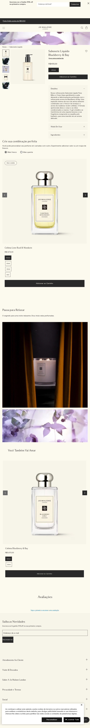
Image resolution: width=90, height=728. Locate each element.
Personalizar (52, 720)
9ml (8, 275)
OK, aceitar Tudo (72, 720)
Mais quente (28, 152)
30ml (8, 269)
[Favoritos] (86, 51)
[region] (43, 713)
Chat (82, 720)
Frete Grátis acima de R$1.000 (14, 21)
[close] (87, 3)
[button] (3, 28)
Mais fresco (12, 152)
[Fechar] (81, 704)
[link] (44, 201)
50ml (8, 263)
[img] (86, 27)
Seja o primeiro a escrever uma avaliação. (45, 610)
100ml (8, 258)
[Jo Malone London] (45, 28)
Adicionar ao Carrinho (68, 77)
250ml (53, 70)
